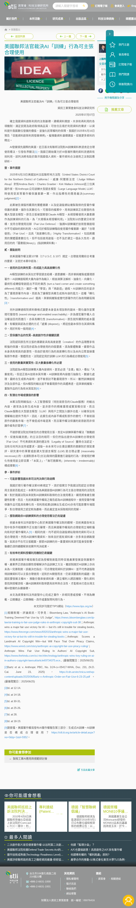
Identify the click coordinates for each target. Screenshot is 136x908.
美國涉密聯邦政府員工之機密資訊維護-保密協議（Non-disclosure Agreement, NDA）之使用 (35, 859)
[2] (17, 198)
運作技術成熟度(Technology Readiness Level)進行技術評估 (35, 854)
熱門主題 (124, 44)
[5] (86, 356)
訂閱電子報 (101, 5)
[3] (5, 302)
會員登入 (119, 5)
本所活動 (34, 18)
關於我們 (11, 18)
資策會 (102, 878)
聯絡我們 (71, 888)
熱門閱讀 (124, 74)
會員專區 (124, 54)
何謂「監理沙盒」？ (83, 844)
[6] (37, 388)
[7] (24, 425)
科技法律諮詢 (106, 18)
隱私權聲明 (72, 878)
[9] (30, 532)
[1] (36, 151)
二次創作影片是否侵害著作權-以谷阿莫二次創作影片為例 (35, 844)
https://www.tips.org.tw (79, 606)
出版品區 (81, 18)
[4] (32, 328)
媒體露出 (15, 29)
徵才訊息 (71, 883)
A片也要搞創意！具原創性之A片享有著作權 (96, 849)
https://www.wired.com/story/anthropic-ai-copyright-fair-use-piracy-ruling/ (46, 646)
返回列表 (20, 36)
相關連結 (116, 878)
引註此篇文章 (88, 770)
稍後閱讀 (125, 84)
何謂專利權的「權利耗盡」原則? (90, 854)
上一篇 (65, 36)
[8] (16, 465)
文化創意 (105, 69)
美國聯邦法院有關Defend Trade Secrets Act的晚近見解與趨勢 (35, 849)
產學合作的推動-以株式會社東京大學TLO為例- (98, 859)
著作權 (104, 74)
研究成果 (58, 18)
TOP (128, 888)
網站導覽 (71, 893)
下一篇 (83, 36)
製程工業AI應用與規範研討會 (30, 758)
